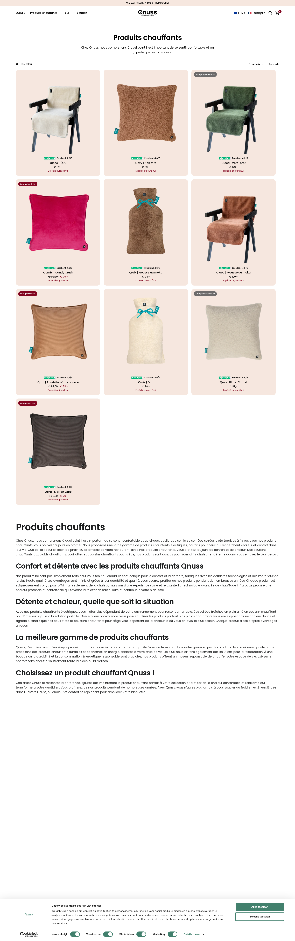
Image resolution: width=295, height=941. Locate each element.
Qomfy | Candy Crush (58, 272)
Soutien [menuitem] (82, 13)
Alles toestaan (259, 906)
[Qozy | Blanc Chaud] (233, 331)
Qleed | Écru (58, 163)
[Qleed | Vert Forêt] (233, 112)
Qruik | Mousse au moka (145, 272)
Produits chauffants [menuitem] (43, 13)
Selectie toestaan (260, 916)
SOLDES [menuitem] (20, 13)
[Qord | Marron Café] (58, 441)
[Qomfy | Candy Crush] (58, 221)
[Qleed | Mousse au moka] (233, 221)
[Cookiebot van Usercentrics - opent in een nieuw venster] (29, 934)
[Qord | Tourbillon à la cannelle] (58, 331)
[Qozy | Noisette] (146, 112)
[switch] (108, 934)
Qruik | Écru (145, 382)
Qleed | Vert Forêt (233, 163)
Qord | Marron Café (58, 492)
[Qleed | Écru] (58, 112)
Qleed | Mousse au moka (233, 272)
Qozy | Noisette (145, 163)
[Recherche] (270, 13)
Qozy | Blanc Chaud (233, 382)
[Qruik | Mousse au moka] (146, 221)
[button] (249, 13)
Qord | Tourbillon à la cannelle (58, 382)
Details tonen (192, 934)
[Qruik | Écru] (146, 331)
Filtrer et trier (26, 64)
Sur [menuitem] (67, 13)
